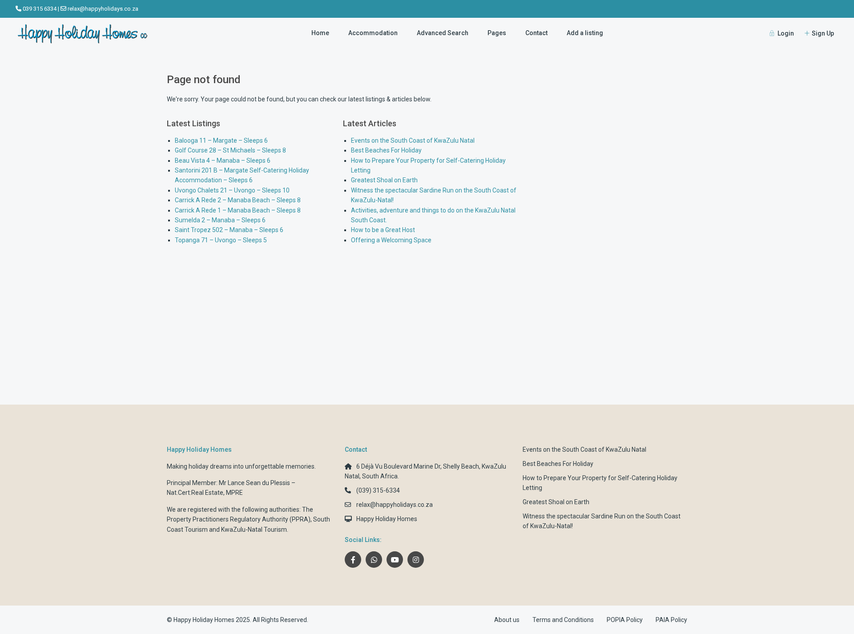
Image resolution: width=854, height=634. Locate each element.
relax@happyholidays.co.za (103, 8)
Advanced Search (442, 32)
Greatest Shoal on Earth (384, 180)
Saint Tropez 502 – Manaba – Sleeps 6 (229, 229)
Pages (496, 32)
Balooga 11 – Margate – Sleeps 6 (221, 140)
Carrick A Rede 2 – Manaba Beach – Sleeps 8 (238, 200)
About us (507, 619)
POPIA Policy (625, 619)
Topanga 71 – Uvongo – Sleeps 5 (221, 240)
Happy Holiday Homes (386, 518)
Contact (536, 32)
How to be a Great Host (383, 229)
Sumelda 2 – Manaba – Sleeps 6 (220, 220)
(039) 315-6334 (378, 490)
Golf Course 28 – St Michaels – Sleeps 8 (230, 150)
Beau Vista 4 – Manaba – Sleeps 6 (222, 160)
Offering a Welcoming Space (391, 240)
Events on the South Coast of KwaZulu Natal (413, 140)
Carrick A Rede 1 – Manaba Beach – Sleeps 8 (238, 210)
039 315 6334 (39, 8)
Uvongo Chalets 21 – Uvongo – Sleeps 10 (232, 190)
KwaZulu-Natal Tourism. (254, 529)
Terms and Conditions (563, 619)
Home (320, 32)
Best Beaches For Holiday (386, 150)
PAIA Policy (671, 619)
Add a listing (585, 32)
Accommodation (373, 32)
